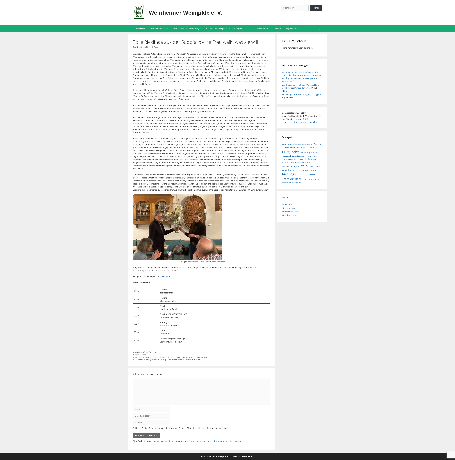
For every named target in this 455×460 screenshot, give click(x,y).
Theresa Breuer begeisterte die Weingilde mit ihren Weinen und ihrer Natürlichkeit (167, 360)
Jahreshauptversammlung (293, 159)
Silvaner (311, 175)
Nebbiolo (298, 162)
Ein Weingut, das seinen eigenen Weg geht (301, 94)
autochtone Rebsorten (294, 144)
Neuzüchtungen (290, 166)
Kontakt (278, 28)
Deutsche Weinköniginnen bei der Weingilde (224, 28)
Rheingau (285, 170)
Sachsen (297, 175)
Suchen (316, 7)
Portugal (317, 167)
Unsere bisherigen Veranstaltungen (187, 28)
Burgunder (290, 151)
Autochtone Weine (307, 144)
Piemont (311, 166)
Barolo (310, 148)
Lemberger (285, 162)
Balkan (305, 148)
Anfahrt (249, 28)
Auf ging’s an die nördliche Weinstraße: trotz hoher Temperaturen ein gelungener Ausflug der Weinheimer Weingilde (301, 75)
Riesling (143, 355)
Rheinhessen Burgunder (308, 170)
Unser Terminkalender (159, 28)
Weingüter (153, 352)
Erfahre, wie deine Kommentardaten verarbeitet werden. (215, 441)
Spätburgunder (291, 179)
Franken (316, 152)
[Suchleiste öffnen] (318, 28)
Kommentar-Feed (290, 211)
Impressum (291, 28)
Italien (315, 156)
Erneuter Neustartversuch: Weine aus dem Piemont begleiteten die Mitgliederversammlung (171, 357)
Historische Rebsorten (306, 156)
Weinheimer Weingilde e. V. (185, 12)
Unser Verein (262, 28)
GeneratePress (247, 456)
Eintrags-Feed (288, 208)
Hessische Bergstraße (290, 156)
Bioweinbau (317, 148)
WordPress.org (289, 215)
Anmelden (287, 204)
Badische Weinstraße (292, 147)
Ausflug (284, 144)
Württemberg (296, 182)
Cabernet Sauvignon (306, 152)
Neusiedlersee (305, 162)
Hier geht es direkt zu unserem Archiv (299, 122)
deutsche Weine (141, 352)
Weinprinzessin (286, 182)
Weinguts (165, 276)
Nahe (292, 162)
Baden (317, 144)
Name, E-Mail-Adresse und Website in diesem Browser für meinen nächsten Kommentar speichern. (181, 428)
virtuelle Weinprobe (313, 179)
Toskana (304, 179)
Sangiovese (303, 175)
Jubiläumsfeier (310, 159)
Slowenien (317, 175)
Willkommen (140, 28)
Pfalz (137, 355)
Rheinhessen (294, 170)
